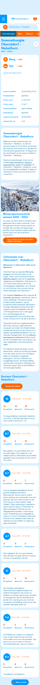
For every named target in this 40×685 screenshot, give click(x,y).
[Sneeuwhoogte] (20, 19)
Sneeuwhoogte (8, 34)
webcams (28, 162)
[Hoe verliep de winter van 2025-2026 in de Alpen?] (20, 196)
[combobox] (23, 27)
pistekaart (28, 165)
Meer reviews (21, 682)
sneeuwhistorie (9, 165)
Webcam (29, 34)
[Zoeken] (23, 27)
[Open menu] (3, 19)
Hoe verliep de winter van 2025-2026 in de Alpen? (20, 240)
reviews (18, 165)
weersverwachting (17, 162)
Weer (20, 34)
